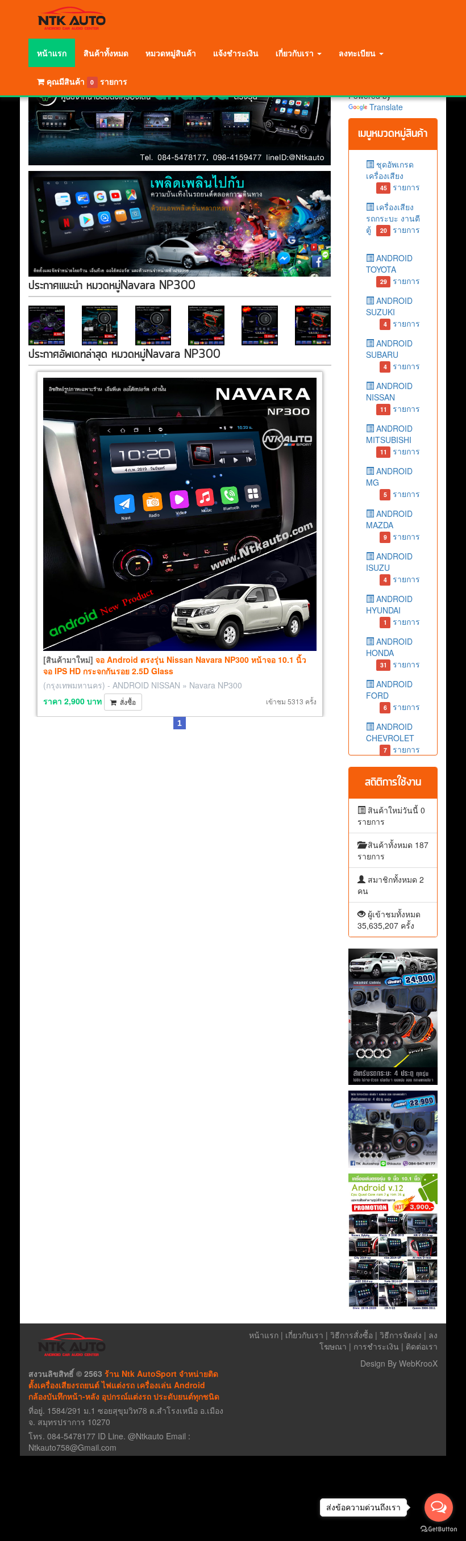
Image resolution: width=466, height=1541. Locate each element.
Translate (386, 106)
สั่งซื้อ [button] (126, 702)
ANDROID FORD (393, 693)
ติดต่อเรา (422, 1346)
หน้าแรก (51, 53)
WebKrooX (418, 1363)
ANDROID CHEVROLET (393, 736)
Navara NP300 (215, 685)
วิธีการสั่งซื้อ (351, 1334)
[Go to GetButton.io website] (439, 1529)
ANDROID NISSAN (146, 685)
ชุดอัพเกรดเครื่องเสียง (393, 174)
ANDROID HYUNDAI (393, 608)
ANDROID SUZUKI (393, 310)
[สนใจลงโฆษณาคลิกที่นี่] (46, 325)
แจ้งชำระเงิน (236, 53)
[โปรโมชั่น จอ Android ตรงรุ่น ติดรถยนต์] (393, 1242)
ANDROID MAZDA (393, 523)
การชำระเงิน (376, 1346)
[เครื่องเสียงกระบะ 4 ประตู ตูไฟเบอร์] (393, 1017)
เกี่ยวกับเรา (304, 1334)
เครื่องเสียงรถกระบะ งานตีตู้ (393, 218)
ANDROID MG (393, 480)
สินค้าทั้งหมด (106, 53)
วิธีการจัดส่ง (401, 1334)
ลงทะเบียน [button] (358, 53)
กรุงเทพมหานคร (74, 685)
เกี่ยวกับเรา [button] (296, 53)
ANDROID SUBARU (393, 353)
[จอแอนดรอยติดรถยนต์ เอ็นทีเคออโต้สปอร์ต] (179, 121)
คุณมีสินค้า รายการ (87, 81)
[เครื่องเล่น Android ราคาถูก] (179, 223)
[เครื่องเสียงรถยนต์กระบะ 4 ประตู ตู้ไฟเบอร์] (393, 1129)
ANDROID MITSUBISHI (393, 438)
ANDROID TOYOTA (393, 267)
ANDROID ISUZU (393, 566)
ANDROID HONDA (393, 651)
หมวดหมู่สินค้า (170, 53)
